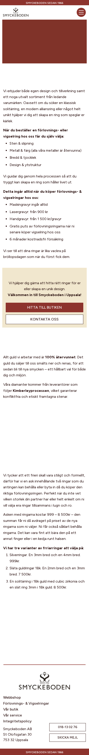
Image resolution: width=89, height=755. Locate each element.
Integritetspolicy (17, 721)
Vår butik (10, 709)
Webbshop (12, 697)
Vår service (12, 715)
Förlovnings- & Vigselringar (26, 703)
